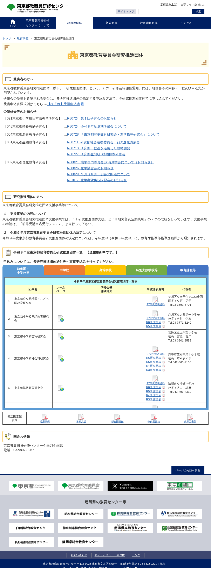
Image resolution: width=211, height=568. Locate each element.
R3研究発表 (153, 370)
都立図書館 (117, 421)
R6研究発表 (153, 322)
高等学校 (105, 270)
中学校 (64, 270)
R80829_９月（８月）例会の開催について (98, 174)
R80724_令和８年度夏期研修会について (97, 126)
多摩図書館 (190, 421)
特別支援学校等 (147, 270)
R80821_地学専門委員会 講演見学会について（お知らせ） (110, 162)
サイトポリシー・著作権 (110, 555)
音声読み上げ (168, 4)
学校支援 (81, 421)
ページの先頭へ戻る (188, 470)
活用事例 (45, 421)
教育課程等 (188, 270)
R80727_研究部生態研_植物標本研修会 (96, 154)
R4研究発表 (153, 365)
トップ (6, 38)
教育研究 (22, 38)
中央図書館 (154, 421)
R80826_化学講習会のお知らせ (90, 168)
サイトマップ (126, 11)
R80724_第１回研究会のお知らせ (92, 118)
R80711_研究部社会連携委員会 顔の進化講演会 (103, 142)
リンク (136, 555)
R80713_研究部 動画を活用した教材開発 (98, 148)
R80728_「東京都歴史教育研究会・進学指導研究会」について (113, 134)
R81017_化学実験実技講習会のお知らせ (97, 180)
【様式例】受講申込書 (63, 104)
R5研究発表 (153, 326)
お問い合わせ (79, 555)
